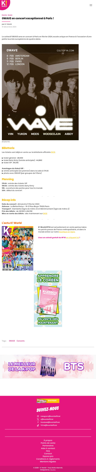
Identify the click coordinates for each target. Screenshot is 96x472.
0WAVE (12, 341)
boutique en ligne (67, 232)
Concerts (21, 341)
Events (4, 15)
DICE (53, 152)
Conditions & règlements (48, 459)
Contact (48, 454)
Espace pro (48, 456)
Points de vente (48, 443)
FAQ (48, 451)
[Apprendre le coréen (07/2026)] (48, 299)
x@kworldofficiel (47, 419)
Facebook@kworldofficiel (50, 422)
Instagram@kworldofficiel (50, 416)
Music (10, 15)
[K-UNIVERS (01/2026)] (48, 366)
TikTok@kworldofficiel (49, 425)
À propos (48, 440)
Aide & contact (48, 448)
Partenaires (48, 446)
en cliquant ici (72, 238)
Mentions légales (48, 462)
